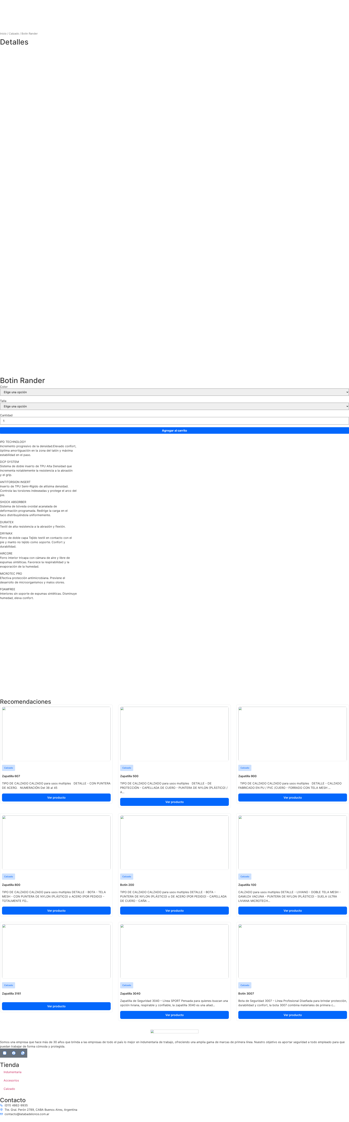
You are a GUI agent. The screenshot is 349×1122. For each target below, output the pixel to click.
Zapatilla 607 (11, 776)
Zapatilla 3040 (130, 993)
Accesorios (11, 1080)
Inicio (3, 33)
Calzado (14, 33)
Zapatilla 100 (247, 885)
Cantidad (6, 415)
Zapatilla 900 (247, 776)
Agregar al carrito (174, 430)
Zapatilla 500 (129, 776)
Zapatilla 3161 (11, 993)
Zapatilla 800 (11, 885)
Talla (3, 400)
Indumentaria (12, 1072)
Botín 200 (127, 885)
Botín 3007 (246, 993)
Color (4, 386)
